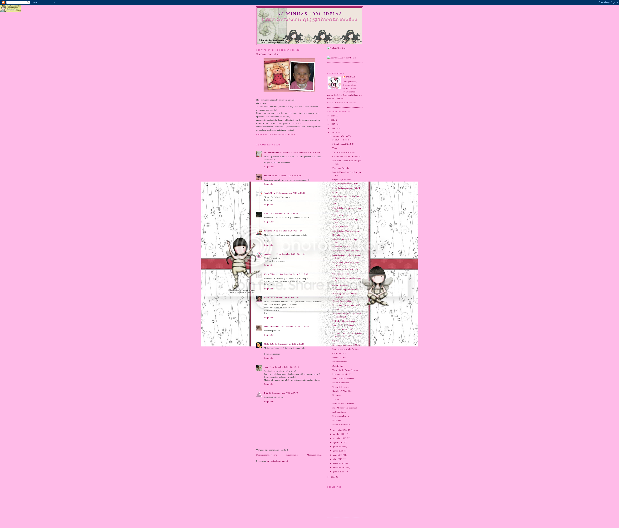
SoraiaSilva (269, 192)
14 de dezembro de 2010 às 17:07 (283, 393)
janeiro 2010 (339, 471)
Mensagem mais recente (266, 454)
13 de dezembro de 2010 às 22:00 (284, 366)
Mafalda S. (269, 343)
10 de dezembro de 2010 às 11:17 (290, 193)
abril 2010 (338, 459)
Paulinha (268, 230)
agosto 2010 (338, 442)
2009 (333, 476)
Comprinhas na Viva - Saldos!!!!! (346, 156)
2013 (333, 119)
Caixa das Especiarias (341, 273)
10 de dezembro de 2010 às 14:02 (285, 297)
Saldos (335, 192)
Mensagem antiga (314, 454)
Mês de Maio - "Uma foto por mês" (347, 250)
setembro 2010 (340, 438)
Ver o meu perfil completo (341, 103)
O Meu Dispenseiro (340, 285)
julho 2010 (338, 446)
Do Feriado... (338, 420)
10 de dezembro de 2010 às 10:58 (305, 152)
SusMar (267, 175)
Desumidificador (339, 361)
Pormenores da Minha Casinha (345, 349)
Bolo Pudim (337, 365)
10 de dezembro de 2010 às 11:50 (288, 230)
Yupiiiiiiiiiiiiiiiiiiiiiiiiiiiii (343, 152)
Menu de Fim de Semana (343, 325)
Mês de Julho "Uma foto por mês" (346, 230)
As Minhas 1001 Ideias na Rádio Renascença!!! (346, 315)
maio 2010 (338, 454)
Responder (268, 166)
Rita (266, 392)
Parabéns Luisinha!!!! (341, 374)
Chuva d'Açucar (339, 353)
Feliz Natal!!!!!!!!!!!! (341, 246)
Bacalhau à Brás (339, 357)
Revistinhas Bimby (340, 416)
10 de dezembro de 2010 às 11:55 (291, 253)
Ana (266, 213)
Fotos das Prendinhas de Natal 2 (346, 183)
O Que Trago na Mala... (342, 179)
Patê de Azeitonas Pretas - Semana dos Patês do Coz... (347, 335)
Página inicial (292, 454)
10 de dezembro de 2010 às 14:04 (294, 326)
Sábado (335, 309)
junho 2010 (338, 450)
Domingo (336, 395)
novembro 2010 (340, 429)
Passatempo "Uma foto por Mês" (346, 305)
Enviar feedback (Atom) (277, 460)
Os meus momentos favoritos (277, 152)
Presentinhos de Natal (341, 215)
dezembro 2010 (340, 136)
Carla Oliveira (271, 274)
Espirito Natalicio (340, 226)
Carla (266, 297)
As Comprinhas (339, 411)
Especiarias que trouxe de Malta (346, 344)
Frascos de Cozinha (340, 168)
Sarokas (267, 253)
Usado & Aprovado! (341, 424)
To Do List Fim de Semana (343, 320)
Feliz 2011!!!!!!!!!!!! (340, 139)
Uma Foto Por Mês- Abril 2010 (345, 269)
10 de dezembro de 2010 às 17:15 (289, 343)
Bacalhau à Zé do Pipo (342, 390)
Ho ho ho (336, 235)
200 (334, 203)
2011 (333, 128)
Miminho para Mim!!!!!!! (343, 143)
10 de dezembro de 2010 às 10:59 (286, 175)
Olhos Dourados (271, 326)
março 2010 (338, 463)
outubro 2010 (339, 433)
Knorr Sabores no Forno (342, 329)
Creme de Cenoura (340, 386)
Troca (334, 148)
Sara (266, 366)
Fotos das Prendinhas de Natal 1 (346, 187)
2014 (333, 115)
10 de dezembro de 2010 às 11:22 (283, 213)
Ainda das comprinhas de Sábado (346, 289)
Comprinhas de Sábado (342, 300)
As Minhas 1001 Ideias (309, 13)
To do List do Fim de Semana (345, 370)
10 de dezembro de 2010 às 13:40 (293, 274)
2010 (333, 132)
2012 (333, 124)
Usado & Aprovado (340, 382)
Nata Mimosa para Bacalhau (344, 407)
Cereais (335, 340)
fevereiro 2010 (339, 467)
